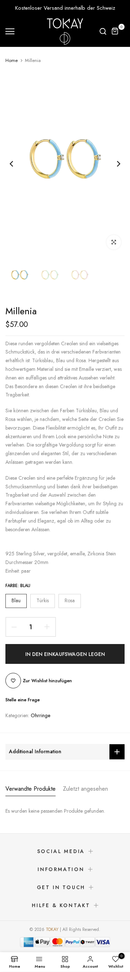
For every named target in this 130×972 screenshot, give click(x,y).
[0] (115, 31)
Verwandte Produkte (30, 789)
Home (11, 60)
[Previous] (16, 163)
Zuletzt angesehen (85, 789)
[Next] (114, 163)
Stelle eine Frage (22, 699)
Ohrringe (40, 715)
